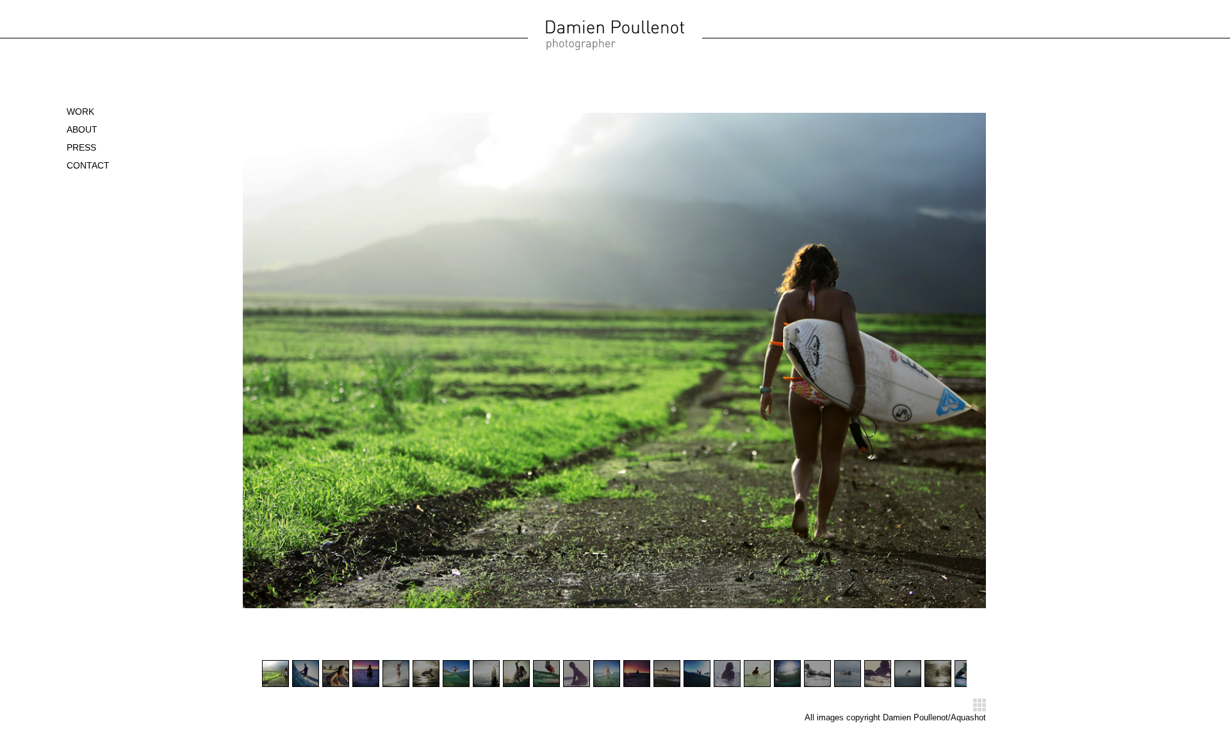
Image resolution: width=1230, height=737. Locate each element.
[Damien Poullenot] (615, 48)
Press (81, 147)
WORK (80, 111)
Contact (88, 165)
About (82, 129)
